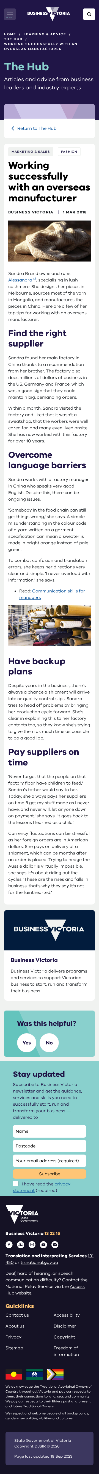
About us (15, 1326)
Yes (27, 1043)
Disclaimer (65, 1326)
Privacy (13, 1337)
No (49, 1043)
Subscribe (49, 1174)
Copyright (64, 1337)
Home (10, 34)
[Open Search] (89, 14)
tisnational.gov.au (39, 1262)
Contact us (17, 1315)
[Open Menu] (10, 14)
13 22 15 (52, 1234)
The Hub (13, 39)
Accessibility (67, 1315)
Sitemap (14, 1348)
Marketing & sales (31, 151)
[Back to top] (83, 1453)
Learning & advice (45, 34)
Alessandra (20, 280)
